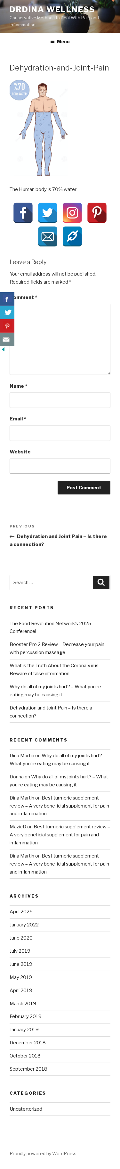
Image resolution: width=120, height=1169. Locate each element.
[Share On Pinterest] (7, 326)
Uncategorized (26, 1109)
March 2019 (23, 1004)
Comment (23, 297)
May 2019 (21, 977)
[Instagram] (72, 213)
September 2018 (28, 1069)
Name (18, 386)
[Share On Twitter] (7, 312)
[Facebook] (23, 213)
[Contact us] (7, 339)
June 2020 (21, 938)
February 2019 (26, 1016)
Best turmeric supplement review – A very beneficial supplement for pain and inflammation (59, 806)
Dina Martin (22, 756)
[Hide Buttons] (3, 351)
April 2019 (21, 990)
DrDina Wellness (52, 9)
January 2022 (24, 925)
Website (20, 452)
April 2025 (21, 912)
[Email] (47, 236)
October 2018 (25, 1056)
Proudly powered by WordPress (43, 1153)
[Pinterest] (97, 213)
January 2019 (24, 1029)
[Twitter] (47, 213)
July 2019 (20, 951)
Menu (63, 41)
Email (18, 419)
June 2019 (21, 964)
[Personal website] (72, 236)
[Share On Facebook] (7, 299)
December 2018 (28, 1043)
